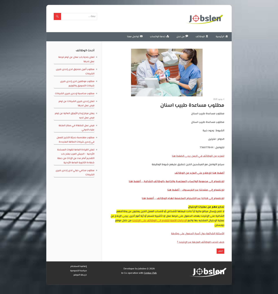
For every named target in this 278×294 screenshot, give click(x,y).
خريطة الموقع (80, 275)
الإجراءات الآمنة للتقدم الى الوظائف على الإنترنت (159, 221)
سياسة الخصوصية (78, 270)
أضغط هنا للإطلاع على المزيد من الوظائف (199, 173)
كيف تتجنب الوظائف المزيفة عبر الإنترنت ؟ (200, 242)
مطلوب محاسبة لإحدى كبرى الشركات (74, 93)
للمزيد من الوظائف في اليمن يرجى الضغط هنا (198, 156)
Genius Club (150, 273)
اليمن (220, 251)
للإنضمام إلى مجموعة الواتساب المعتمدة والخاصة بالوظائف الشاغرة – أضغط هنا (176, 182)
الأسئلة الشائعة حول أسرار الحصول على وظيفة (197, 234)
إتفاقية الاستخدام (78, 266)
